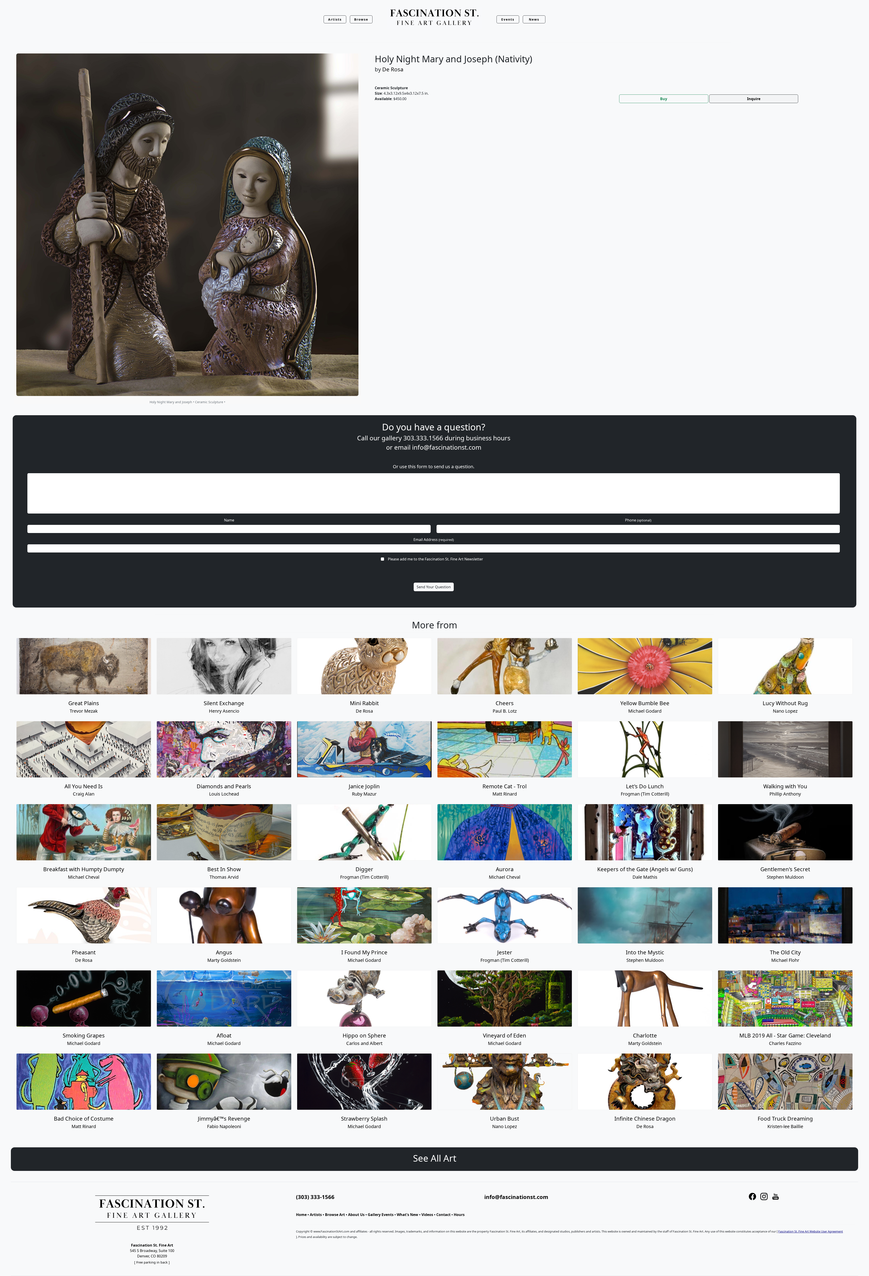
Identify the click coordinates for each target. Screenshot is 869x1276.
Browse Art (335, 1214)
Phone (638, 520)
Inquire (753, 98)
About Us (356, 1214)
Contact (443, 1214)
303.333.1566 (423, 438)
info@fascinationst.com (446, 447)
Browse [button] (361, 19)
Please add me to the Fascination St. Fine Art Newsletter (435, 559)
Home (301, 1214)
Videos (427, 1214)
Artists (316, 1214)
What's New (407, 1214)
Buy (663, 98)
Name (229, 520)
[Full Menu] (434, 17)
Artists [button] (335, 19)
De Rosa (392, 69)
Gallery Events (381, 1214)
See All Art (434, 1158)
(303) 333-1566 (315, 1197)
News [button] (534, 19)
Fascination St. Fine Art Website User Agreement (810, 1231)
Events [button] (507, 19)
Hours (459, 1214)
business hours (488, 438)
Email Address (433, 539)
